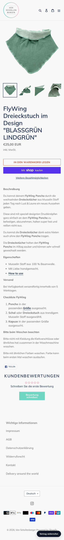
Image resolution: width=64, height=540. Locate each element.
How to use (15, 273)
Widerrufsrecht (15, 456)
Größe (27, 308)
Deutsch (31, 493)
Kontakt (10, 465)
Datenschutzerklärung (19, 448)
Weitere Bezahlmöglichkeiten (32, 177)
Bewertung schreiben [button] (32, 396)
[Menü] (59, 10)
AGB (9, 439)
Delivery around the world (22, 473)
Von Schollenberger (26, 529)
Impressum (13, 431)
